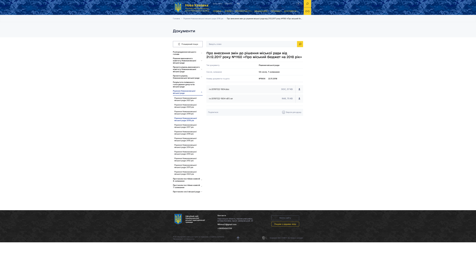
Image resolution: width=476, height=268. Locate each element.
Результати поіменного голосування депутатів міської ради (183, 84)
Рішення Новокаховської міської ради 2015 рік (185, 139)
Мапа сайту (217, 4)
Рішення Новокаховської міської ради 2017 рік (185, 126)
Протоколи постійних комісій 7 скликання (186, 186)
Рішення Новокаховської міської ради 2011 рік (185, 166)
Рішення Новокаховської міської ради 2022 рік (185, 173)
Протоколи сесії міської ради (186, 192)
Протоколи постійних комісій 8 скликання (186, 180)
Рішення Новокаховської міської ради (184, 92)
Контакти (228, 4)
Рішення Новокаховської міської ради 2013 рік (185, 153)
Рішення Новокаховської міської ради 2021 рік (185, 99)
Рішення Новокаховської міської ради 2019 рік (185, 112)
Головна (176, 18)
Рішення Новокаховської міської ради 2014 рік (185, 146)
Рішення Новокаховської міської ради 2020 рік (185, 106)
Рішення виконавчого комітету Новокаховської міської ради (184, 60)
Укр (238, 4)
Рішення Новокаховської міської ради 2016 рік (185, 133)
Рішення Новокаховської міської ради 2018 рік (203, 18)
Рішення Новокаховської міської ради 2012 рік (185, 159)
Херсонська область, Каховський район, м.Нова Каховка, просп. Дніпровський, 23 (235, 220)
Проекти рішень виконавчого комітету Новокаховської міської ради (186, 69)
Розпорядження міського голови (184, 53)
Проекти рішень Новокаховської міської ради (186, 77)
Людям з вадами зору (285, 224)
